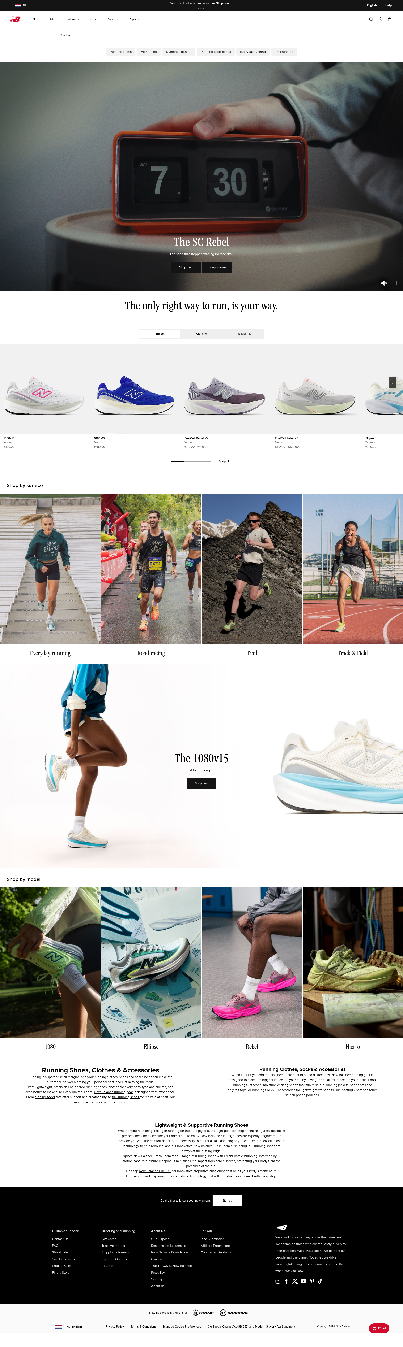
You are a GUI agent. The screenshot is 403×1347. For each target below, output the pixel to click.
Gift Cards (109, 1239)
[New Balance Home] (16, 19)
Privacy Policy (115, 1326)
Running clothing (178, 52)
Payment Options (114, 1259)
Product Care (61, 1266)
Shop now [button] (201, 783)
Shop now (222, 3)
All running (149, 52)
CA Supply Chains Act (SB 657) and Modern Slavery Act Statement (251, 1326)
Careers (156, 1259)
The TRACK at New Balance (171, 1266)
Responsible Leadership (168, 1246)
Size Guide (60, 1252)
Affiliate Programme (215, 1246)
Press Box (158, 1272)
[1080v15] (134, 389)
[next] (392, 382)
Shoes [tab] (160, 333)
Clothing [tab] (201, 333)
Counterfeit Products (216, 1252)
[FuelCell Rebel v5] (224, 389)
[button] (380, 19)
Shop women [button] (217, 267)
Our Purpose (160, 1239)
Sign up (227, 1200)
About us (157, 1286)
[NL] (15, 5)
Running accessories (216, 52)
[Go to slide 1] (199, 8)
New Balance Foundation (169, 1252)
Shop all (224, 461)
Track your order (113, 1246)
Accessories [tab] (243, 333)
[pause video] (396, 283)
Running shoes (121, 52)
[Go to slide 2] (201, 8)
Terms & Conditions (143, 1326)
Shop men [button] (185, 267)
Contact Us (60, 1239)
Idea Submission (213, 1239)
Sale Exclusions (63, 1259)
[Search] (371, 19)
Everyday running (253, 52)
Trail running (284, 52)
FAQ (55, 1246)
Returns (107, 1266)
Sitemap (157, 1279)
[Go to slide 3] (204, 8)
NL (74, 1327)
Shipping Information (117, 1252)
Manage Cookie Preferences (182, 1326)
